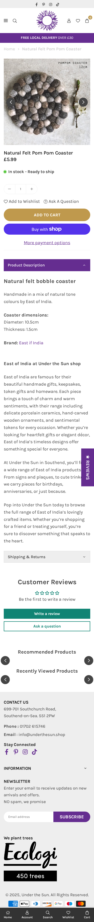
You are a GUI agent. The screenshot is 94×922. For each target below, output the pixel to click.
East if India (31, 343)
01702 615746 (24, 726)
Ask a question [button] (47, 626)
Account (27, 917)
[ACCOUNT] (68, 21)
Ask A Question (63, 201)
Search (48, 917)
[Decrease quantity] (9, 189)
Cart (87, 917)
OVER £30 (47, 38)
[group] (47, 102)
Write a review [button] (47, 613)
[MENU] (5, 20)
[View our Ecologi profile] (30, 861)
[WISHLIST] (77, 21)
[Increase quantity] (31, 189)
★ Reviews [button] (87, 467)
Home (9, 48)
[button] (86, 21)
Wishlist (68, 917)
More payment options (47, 242)
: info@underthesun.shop (34, 734)
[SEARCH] (14, 21)
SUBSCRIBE (72, 817)
